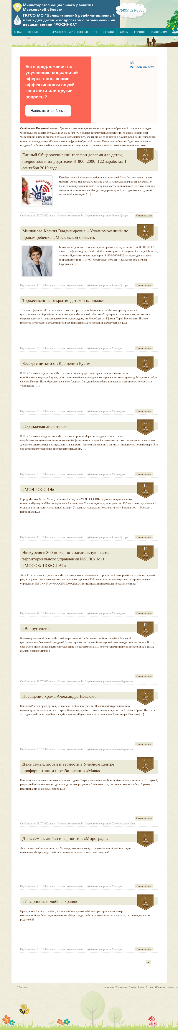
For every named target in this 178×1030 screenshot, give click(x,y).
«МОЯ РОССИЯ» (38, 489)
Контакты (109, 987)
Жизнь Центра (120, 215)
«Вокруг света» (36, 628)
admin (52, 215)
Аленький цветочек (122, 681)
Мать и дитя (118, 411)
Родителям (159, 32)
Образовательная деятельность (73, 32)
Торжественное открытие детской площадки (63, 300)
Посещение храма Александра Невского (59, 696)
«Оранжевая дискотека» (44, 426)
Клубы (124, 32)
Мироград (117, 348)
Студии (108, 32)
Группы (139, 32)
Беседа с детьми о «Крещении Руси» (56, 363)
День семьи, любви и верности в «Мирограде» (65, 838)
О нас (18, 32)
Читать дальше (144, 215)
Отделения (36, 32)
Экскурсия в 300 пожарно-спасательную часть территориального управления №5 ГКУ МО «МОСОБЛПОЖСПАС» (65, 559)
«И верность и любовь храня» (49, 901)
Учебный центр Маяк (123, 823)
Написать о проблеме (48, 111)
